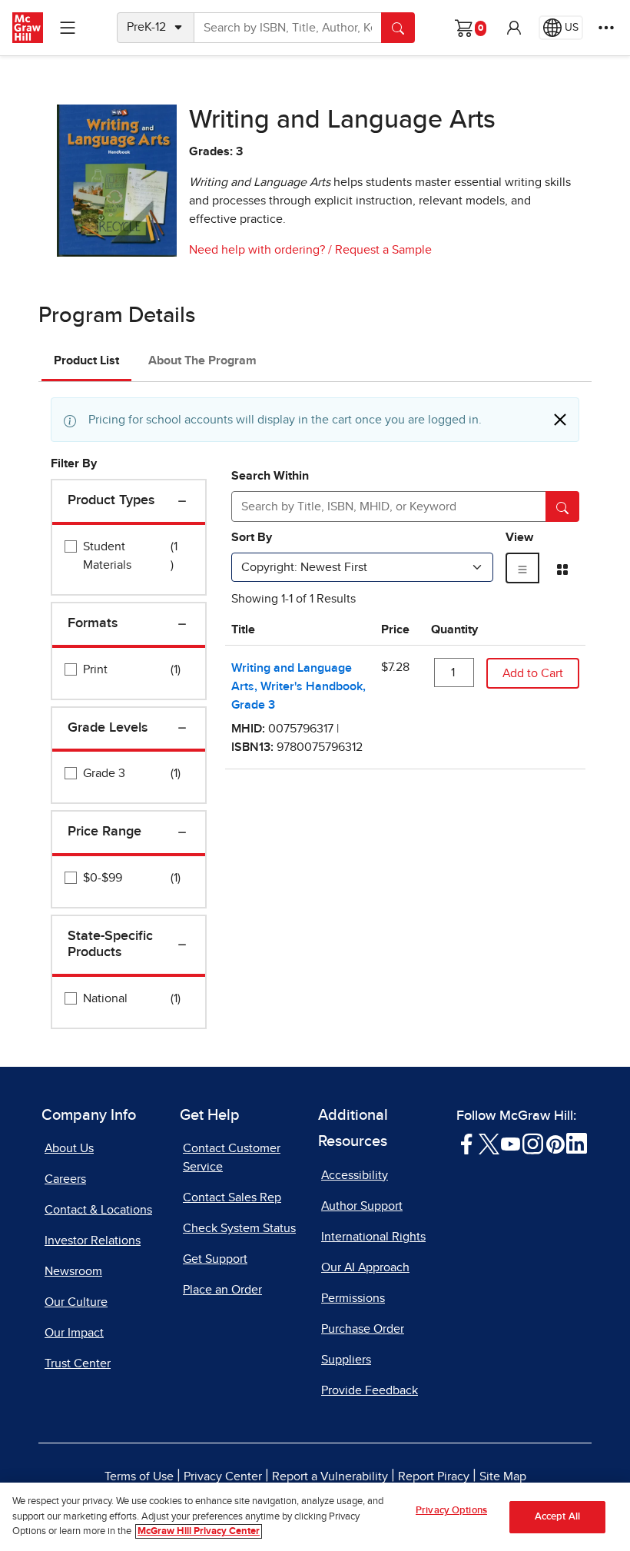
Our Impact (74, 1333)
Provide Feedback (369, 1390)
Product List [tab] (86, 360)
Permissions (353, 1298)
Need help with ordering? (257, 250)
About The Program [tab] (202, 360)
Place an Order (222, 1290)
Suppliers (346, 1359)
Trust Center (78, 1363)
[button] (514, 27)
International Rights (373, 1237)
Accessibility (354, 1175)
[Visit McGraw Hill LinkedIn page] (576, 1143)
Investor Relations (93, 1240)
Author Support (362, 1206)
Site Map (502, 1476)
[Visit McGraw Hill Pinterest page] (555, 1143)
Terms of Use (139, 1476)
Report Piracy (433, 1476)
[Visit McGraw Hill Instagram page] (532, 1143)
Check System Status (239, 1228)
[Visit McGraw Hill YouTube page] (510, 1143)
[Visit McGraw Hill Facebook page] (466, 1143)
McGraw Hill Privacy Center (199, 1531)
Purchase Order (362, 1329)
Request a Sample (383, 250)
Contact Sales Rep (232, 1197)
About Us (69, 1148)
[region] (315, 1517)
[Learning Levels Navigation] (67, 27)
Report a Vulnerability (330, 1476)
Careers (65, 1179)
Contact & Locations (98, 1210)
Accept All (557, 1517)
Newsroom (73, 1271)
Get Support (215, 1259)
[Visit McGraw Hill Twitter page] (489, 1143)
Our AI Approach (365, 1267)
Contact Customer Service (231, 1157)
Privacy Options (451, 1511)
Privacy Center (223, 1476)
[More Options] (606, 27)
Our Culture (76, 1302)
